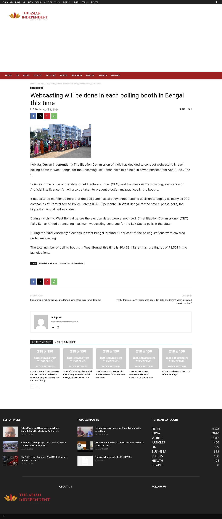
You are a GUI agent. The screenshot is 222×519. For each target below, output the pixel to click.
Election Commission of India (71, 263)
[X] (40, 116)
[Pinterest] (47, 116)
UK (24, 2)
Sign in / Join (8, 2)
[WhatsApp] (54, 116)
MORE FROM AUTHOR (65, 342)
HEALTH (76, 2)
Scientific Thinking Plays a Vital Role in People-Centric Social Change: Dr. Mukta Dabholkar (77, 374)
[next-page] (37, 386)
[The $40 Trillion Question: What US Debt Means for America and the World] (111, 358)
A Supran (37, 109)
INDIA (30, 2)
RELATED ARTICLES (41, 342)
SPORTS (85, 2)
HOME (17, 2)
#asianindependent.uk (48, 263)
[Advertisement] (111, 49)
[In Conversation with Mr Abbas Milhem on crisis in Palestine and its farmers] (85, 446)
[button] (216, 2)
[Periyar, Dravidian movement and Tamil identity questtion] (85, 432)
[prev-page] (32, 386)
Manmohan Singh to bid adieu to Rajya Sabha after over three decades (65, 300)
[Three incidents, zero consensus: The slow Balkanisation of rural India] (144, 358)
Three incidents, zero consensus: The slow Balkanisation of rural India (141, 374)
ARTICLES (48, 2)
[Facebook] (33, 116)
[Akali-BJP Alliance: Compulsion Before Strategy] (177, 358)
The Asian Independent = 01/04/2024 (113, 457)
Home (32, 83)
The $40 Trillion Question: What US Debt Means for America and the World (110, 374)
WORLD (38, 2)
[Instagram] (59, 328)
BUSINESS (66, 2)
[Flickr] (53, 328)
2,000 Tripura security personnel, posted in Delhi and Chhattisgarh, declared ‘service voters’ (154, 302)
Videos (57, 2)
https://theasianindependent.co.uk (64, 322)
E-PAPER (94, 2)
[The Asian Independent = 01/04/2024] (85, 461)
